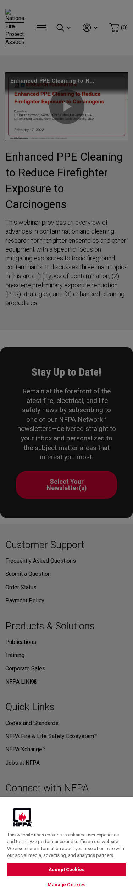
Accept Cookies (66, 869)
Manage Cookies (67, 884)
